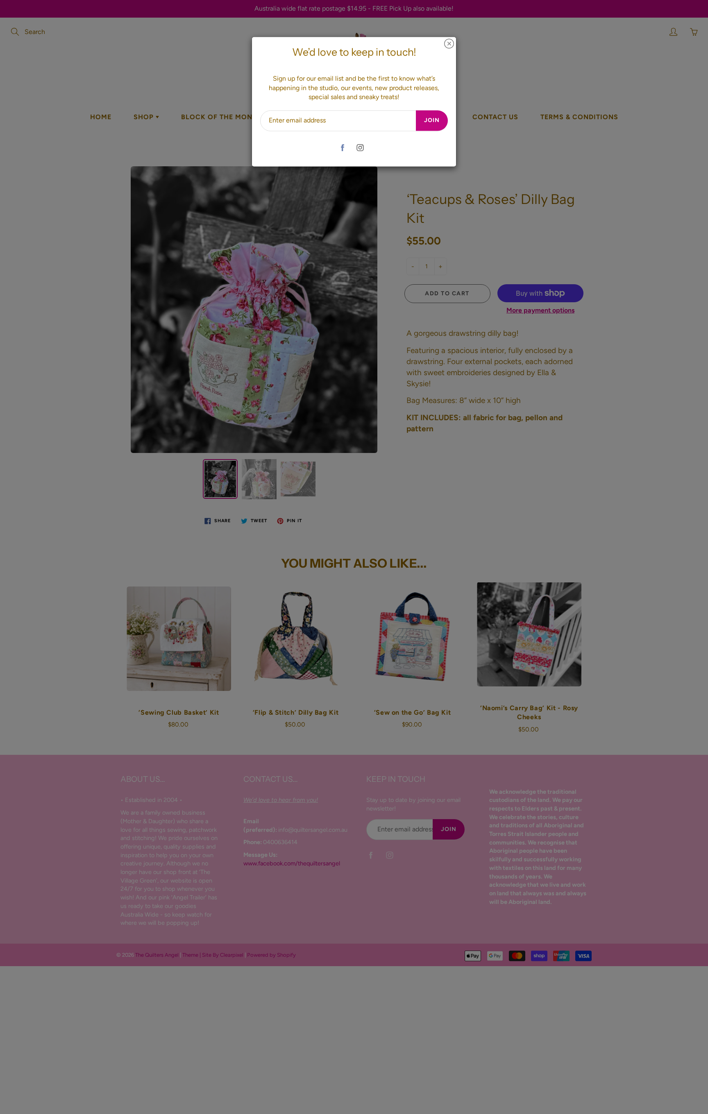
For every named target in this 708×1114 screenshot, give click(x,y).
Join (432, 120)
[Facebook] (342, 147)
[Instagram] (360, 147)
